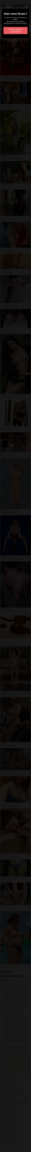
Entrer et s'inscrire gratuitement (15, 30)
